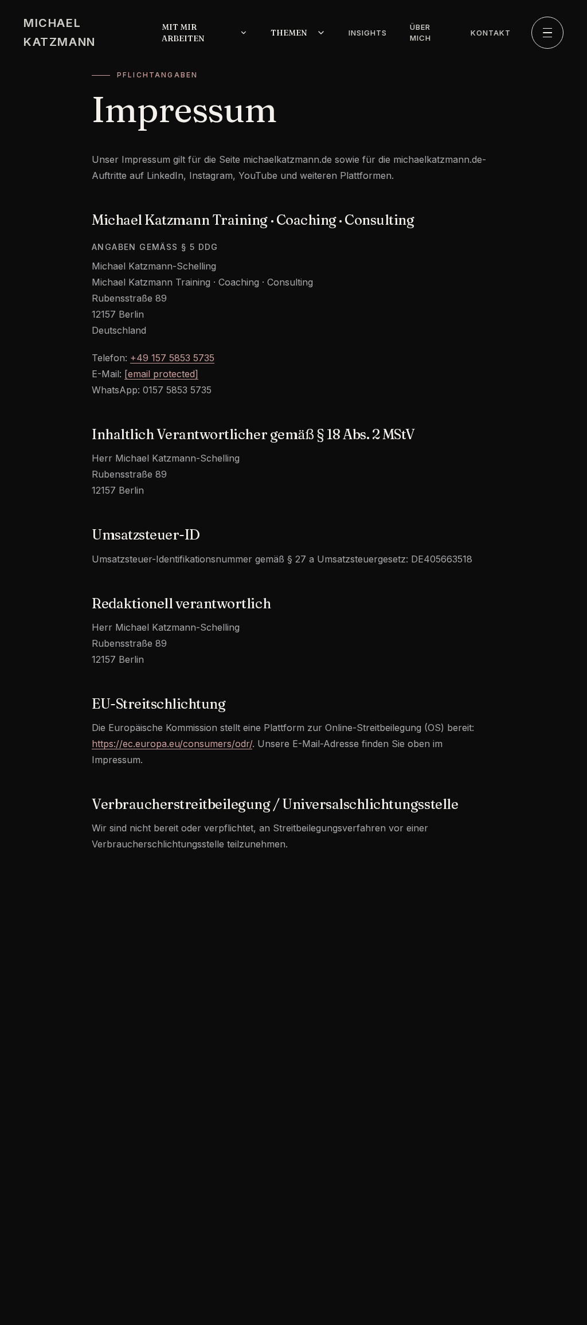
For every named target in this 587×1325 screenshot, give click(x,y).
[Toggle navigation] (547, 33)
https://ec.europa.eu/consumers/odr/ (172, 743)
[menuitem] (204, 32)
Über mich (420, 32)
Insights (368, 32)
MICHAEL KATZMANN (60, 32)
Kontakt (491, 32)
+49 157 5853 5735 (172, 358)
